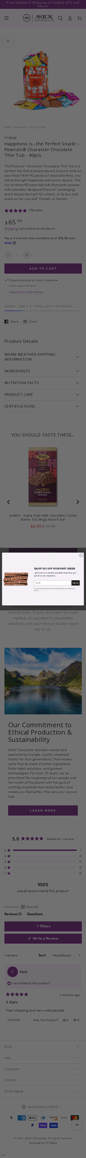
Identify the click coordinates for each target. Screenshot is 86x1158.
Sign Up (76, 583)
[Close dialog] (81, 555)
